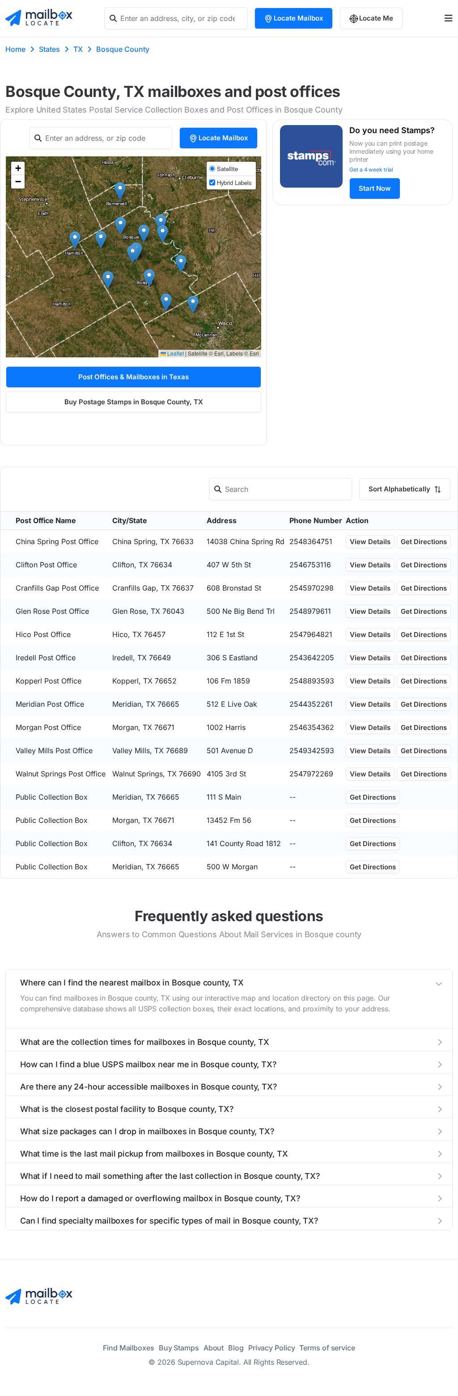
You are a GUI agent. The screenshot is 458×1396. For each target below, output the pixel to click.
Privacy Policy (271, 1347)
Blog (236, 1347)
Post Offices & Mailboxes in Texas (133, 377)
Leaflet (175, 353)
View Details (370, 541)
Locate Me (376, 18)
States (49, 49)
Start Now (375, 188)
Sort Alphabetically (400, 489)
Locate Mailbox (298, 18)
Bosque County (122, 49)
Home (15, 49)
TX (78, 49)
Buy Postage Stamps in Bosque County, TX (133, 402)
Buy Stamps (179, 1347)
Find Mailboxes (128, 1347)
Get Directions (424, 541)
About (214, 1347)
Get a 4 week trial (371, 169)
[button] (193, 304)
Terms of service (327, 1347)
